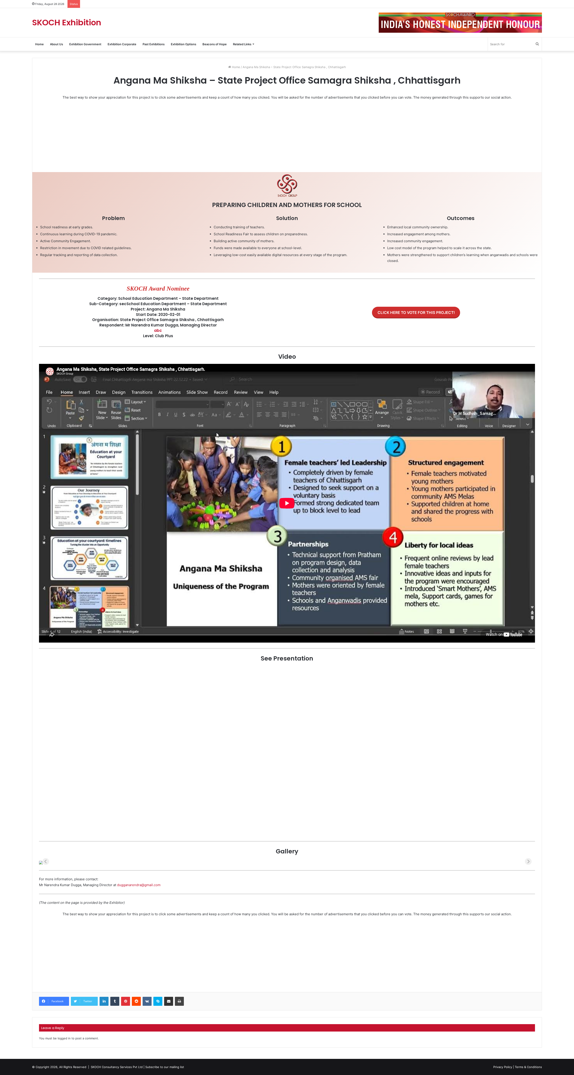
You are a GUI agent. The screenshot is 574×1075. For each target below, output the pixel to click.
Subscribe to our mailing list (164, 1067)
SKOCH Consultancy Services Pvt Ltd (117, 1067)
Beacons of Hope (214, 44)
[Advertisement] (173, 137)
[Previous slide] (45, 861)
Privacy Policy (502, 1067)
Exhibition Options (183, 44)
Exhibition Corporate (122, 44)
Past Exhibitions (154, 44)
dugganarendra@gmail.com (139, 885)
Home (39, 44)
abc (158, 330)
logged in (64, 1038)
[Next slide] (528, 861)
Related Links (242, 44)
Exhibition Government (85, 44)
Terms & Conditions (528, 1067)
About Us (56, 44)
